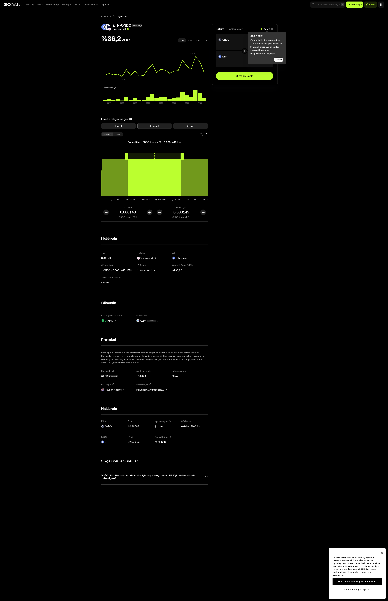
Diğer (103, 4)
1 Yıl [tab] (205, 40)
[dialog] (267, 47)
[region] (357, 573)
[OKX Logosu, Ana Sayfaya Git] (13, 4)
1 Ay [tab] (198, 40)
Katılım (220, 29)
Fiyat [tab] (118, 134)
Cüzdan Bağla (244, 75)
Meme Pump (52, 4)
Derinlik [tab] (107, 134)
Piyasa (40, 4)
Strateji (65, 4)
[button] (327, 5)
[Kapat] (381, 553)
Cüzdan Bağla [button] (355, 4)
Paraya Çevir (235, 29)
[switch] (271, 29)
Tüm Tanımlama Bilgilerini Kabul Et (357, 581)
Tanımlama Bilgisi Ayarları (357, 589)
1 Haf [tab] (190, 40)
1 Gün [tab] (181, 40)
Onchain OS (89, 4)
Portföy (30, 4)
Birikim (104, 16)
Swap (77, 4)
